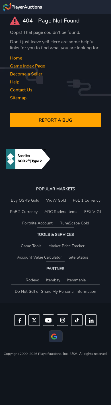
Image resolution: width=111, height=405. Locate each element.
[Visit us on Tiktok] (76, 320)
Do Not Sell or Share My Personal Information (55, 291)
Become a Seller (26, 74)
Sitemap (18, 98)
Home (16, 58)
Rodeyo (32, 280)
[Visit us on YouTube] (48, 320)
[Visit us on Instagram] (62, 320)
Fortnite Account (37, 223)
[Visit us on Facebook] (20, 320)
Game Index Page (27, 66)
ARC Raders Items (60, 211)
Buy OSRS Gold (25, 200)
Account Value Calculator (39, 257)
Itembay (53, 280)
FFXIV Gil (92, 211)
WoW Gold (56, 200)
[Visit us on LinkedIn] (91, 320)
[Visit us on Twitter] (34, 320)
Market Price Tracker (66, 246)
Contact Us (21, 90)
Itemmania (76, 280)
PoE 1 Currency (86, 200)
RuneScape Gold (74, 223)
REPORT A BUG (55, 120)
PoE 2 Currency (24, 211)
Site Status (78, 257)
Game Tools (31, 246)
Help (14, 82)
